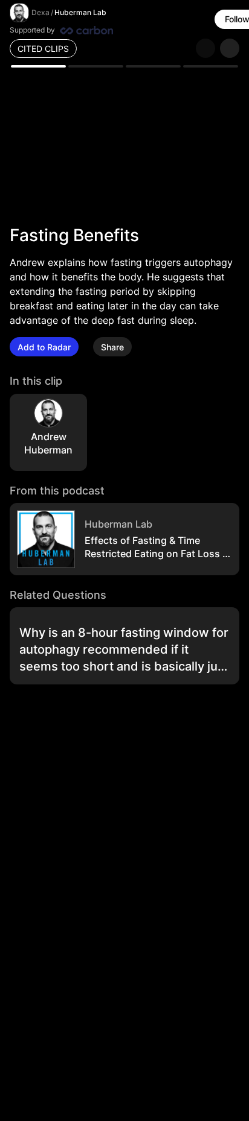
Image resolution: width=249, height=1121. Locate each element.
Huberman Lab (80, 12)
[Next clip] (229, 48)
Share (112, 347)
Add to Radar (44, 347)
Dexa (40, 12)
